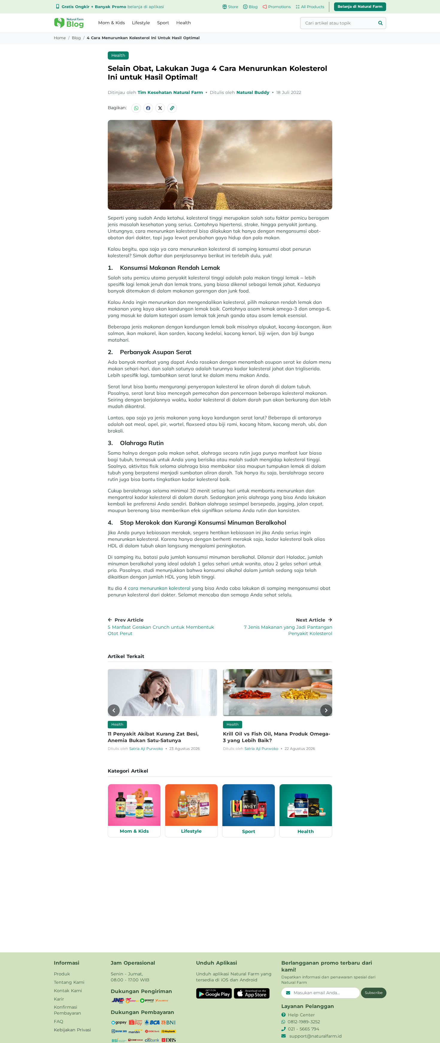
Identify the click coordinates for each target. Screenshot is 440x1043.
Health (183, 22)
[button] (69, 23)
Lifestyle (141, 22)
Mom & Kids (111, 22)
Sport (163, 22)
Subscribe (374, 992)
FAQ (58, 1021)
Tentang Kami (69, 982)
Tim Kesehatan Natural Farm (171, 92)
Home (60, 38)
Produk (62, 974)
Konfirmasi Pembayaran (67, 1010)
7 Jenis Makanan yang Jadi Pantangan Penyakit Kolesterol (288, 630)
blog (76, 38)
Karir (59, 999)
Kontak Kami (68, 990)
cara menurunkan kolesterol (160, 588)
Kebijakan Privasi (72, 1030)
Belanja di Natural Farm (360, 6)
